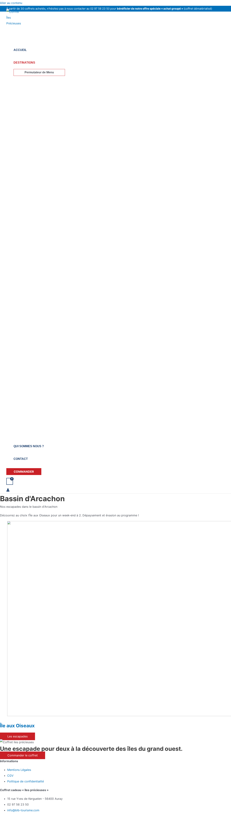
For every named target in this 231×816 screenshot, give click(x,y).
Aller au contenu (11, 3)
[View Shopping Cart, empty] (9, 481)
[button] (23, 471)
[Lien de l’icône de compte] (8, 490)
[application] (36, 62)
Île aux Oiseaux (17, 725)
